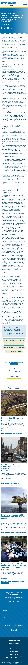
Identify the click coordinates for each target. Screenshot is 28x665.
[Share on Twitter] (5, 28)
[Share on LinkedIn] (11, 28)
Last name (5, 610)
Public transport (14, 364)
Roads (20, 433)
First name (5, 603)
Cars (6, 433)
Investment (15, 433)
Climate (9, 483)
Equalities (17, 362)
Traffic (17, 483)
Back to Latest (14, 377)
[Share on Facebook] (1, 28)
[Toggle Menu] (25, 4)
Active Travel (11, 362)
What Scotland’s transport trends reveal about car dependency (12, 466)
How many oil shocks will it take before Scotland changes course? (13, 516)
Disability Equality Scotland (9, 55)
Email (4, 617)
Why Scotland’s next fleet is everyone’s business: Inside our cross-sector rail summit (14, 565)
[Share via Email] (8, 28)
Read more (4, 430)
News (6, 362)
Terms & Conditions (18, 625)
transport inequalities (20, 40)
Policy (21, 362)
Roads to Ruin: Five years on (12, 418)
